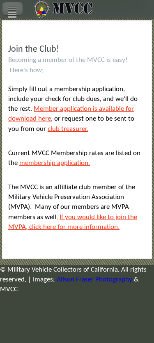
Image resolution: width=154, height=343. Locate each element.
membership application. (54, 163)
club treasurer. (68, 129)
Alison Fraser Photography (94, 279)
